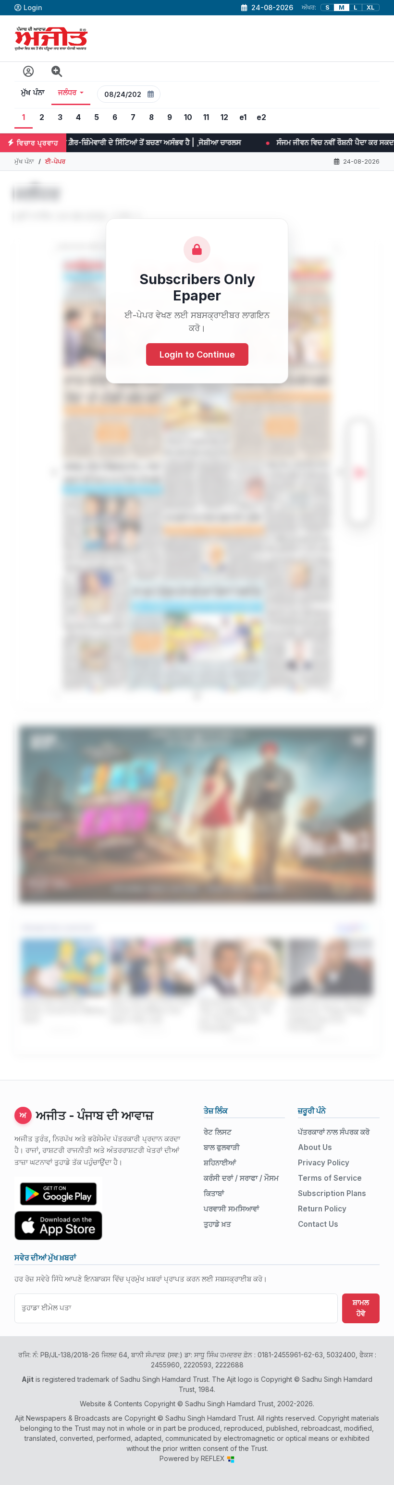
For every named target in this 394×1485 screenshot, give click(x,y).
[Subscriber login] (28, 72)
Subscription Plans (332, 1193)
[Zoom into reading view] (57, 72)
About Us (315, 1147)
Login (33, 7)
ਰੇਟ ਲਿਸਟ (218, 1132)
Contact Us (318, 1224)
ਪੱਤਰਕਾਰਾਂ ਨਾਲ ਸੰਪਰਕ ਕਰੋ (333, 1132)
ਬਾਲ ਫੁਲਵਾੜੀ (222, 1147)
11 (206, 117)
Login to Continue (197, 354)
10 (188, 117)
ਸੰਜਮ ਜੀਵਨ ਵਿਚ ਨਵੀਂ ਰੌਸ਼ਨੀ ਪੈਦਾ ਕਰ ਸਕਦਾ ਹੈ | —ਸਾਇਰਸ (212, 142)
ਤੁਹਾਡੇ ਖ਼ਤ (217, 1224)
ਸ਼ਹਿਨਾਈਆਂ (220, 1162)
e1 (242, 117)
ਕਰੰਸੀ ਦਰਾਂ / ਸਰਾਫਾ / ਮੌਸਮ (241, 1178)
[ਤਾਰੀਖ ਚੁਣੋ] (151, 94)
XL (371, 7)
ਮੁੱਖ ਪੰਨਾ (33, 92)
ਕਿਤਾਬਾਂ (214, 1193)
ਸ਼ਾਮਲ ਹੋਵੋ (361, 1308)
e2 (261, 117)
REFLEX (214, 1458)
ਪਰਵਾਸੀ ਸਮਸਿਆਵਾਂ (231, 1208)
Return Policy (322, 1208)
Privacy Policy (323, 1162)
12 (224, 117)
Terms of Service (330, 1178)
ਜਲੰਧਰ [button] (67, 92)
